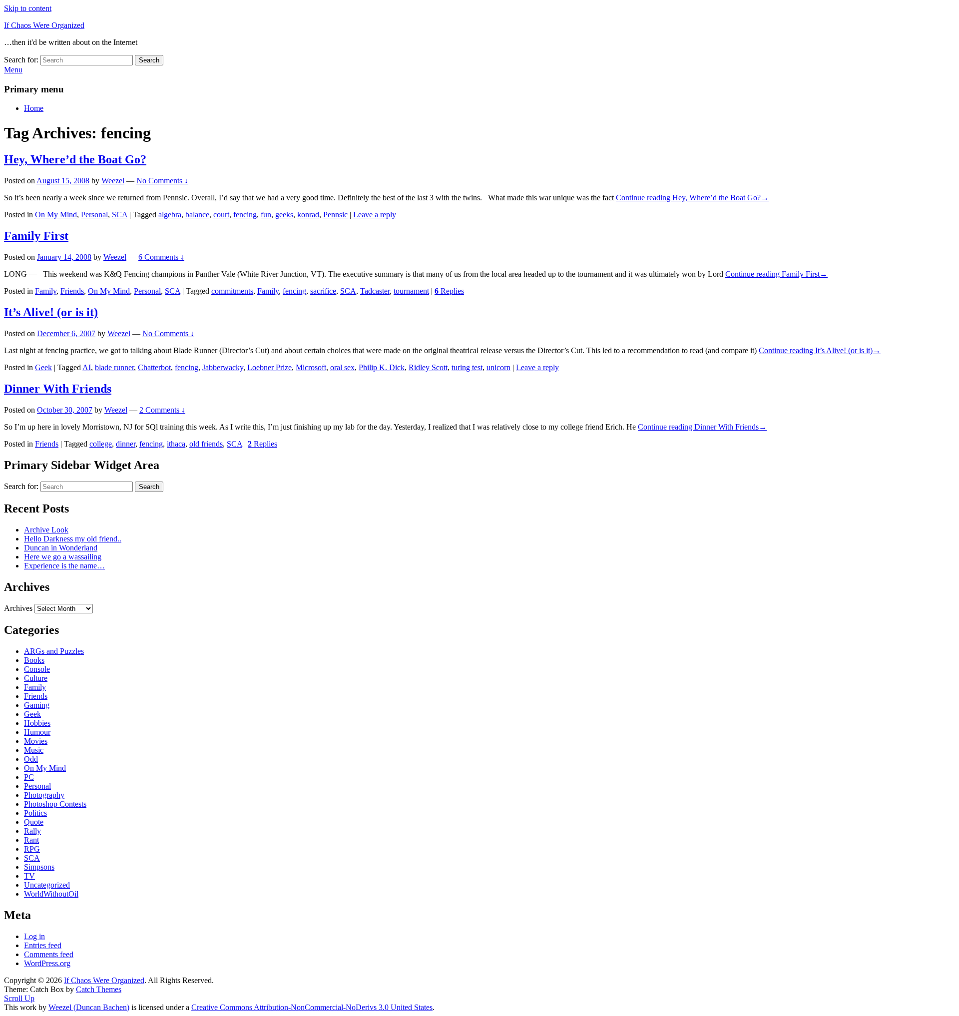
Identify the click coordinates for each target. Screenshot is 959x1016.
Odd (31, 759)
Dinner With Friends (57, 388)
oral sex (342, 367)
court (221, 214)
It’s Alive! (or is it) (51, 312)
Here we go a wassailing (62, 556)
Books (34, 660)
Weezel (112, 180)
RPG (32, 849)
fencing (245, 214)
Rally (32, 831)
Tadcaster (375, 291)
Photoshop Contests (55, 804)
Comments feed (48, 954)
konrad (308, 214)
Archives (18, 608)
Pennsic (335, 214)
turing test (467, 367)
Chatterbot (154, 367)
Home (33, 108)
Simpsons (39, 867)
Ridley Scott (428, 367)
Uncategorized (47, 885)
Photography (44, 795)
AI (86, 367)
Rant (31, 840)
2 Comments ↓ (162, 410)
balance (197, 214)
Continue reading (692, 197)
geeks (284, 214)
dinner (125, 444)
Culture (35, 678)
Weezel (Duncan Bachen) (88, 1007)
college (100, 444)
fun (266, 214)
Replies (449, 291)
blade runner (114, 367)
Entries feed (42, 945)
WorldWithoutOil (51, 894)
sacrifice (323, 291)
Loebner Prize (269, 367)
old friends (206, 444)
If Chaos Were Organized (44, 25)
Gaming (36, 705)
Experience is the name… (64, 565)
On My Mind (56, 214)
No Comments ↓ (162, 180)
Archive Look (46, 529)
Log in (34, 936)
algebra (169, 214)
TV (29, 876)
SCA (119, 214)
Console (37, 669)
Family (45, 291)
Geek (43, 367)
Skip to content (27, 8)
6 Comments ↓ (161, 257)
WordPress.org (47, 963)
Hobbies (37, 723)
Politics (35, 813)
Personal (94, 214)
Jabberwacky (222, 367)
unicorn (498, 367)
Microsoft (311, 367)
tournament (411, 291)
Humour (37, 732)
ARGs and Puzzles (54, 651)
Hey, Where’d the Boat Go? (75, 159)
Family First (36, 235)
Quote (33, 822)
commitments (232, 291)
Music (33, 750)
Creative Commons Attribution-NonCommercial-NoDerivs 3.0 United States (312, 1007)
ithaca (176, 444)
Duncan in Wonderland (60, 547)
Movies (35, 741)
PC (29, 777)
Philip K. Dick (382, 367)
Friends (72, 291)
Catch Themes (98, 989)
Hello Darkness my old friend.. (72, 538)
